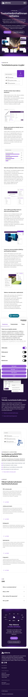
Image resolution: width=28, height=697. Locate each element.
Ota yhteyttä (4, 665)
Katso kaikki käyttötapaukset (10, 416)
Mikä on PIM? (6, 591)
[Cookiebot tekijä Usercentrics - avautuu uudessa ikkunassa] (20, 320)
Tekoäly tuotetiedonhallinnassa (10, 413)
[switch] (24, 352)
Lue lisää (7, 502)
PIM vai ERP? (6, 600)
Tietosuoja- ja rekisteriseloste (7, 694)
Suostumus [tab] (5, 324)
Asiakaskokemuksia (5, 675)
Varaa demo (7, 32)
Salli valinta (14, 372)
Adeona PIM (4, 673)
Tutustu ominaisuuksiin (14, 642)
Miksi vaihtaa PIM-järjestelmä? (10, 596)
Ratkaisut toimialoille (6, 674)
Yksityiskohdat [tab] (14, 324)
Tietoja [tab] (23, 324)
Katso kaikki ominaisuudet (9, 471)
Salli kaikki (14, 366)
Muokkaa (13, 369)
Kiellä (14, 376)
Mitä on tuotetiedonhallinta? (9, 587)
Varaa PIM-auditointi (18, 32)
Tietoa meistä (4, 677)
